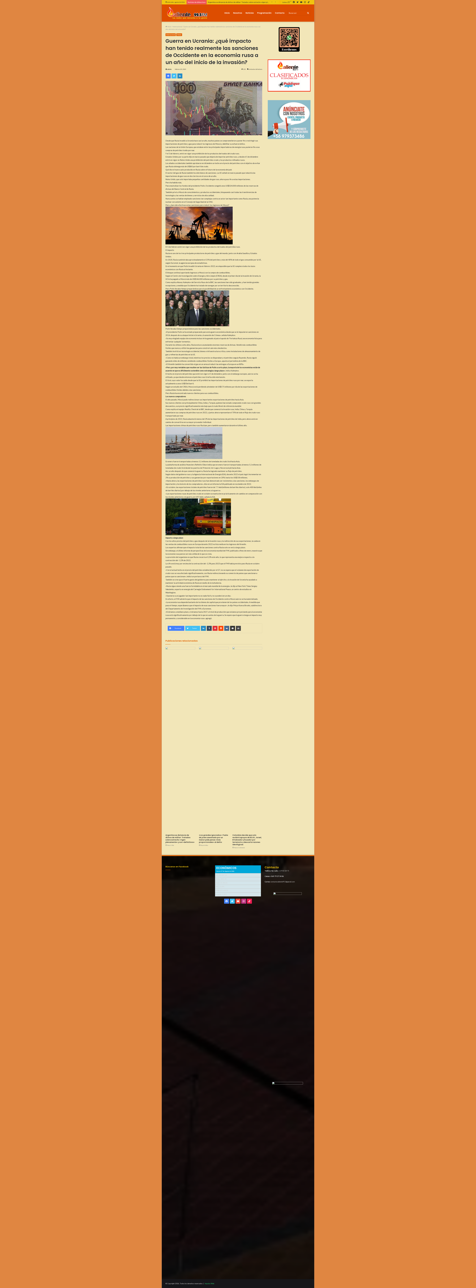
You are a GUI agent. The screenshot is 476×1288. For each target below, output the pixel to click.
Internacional (177, 27)
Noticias (250, 13)
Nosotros (237, 13)
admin (169, 69)
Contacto (279, 13)
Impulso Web (209, 1284)
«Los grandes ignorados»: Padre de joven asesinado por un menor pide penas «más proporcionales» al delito (249, 2)
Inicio (227, 13)
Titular (179, 35)
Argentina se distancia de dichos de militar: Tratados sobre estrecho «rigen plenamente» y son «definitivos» (179, 838)
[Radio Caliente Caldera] (188, 13)
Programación (264, 13)
